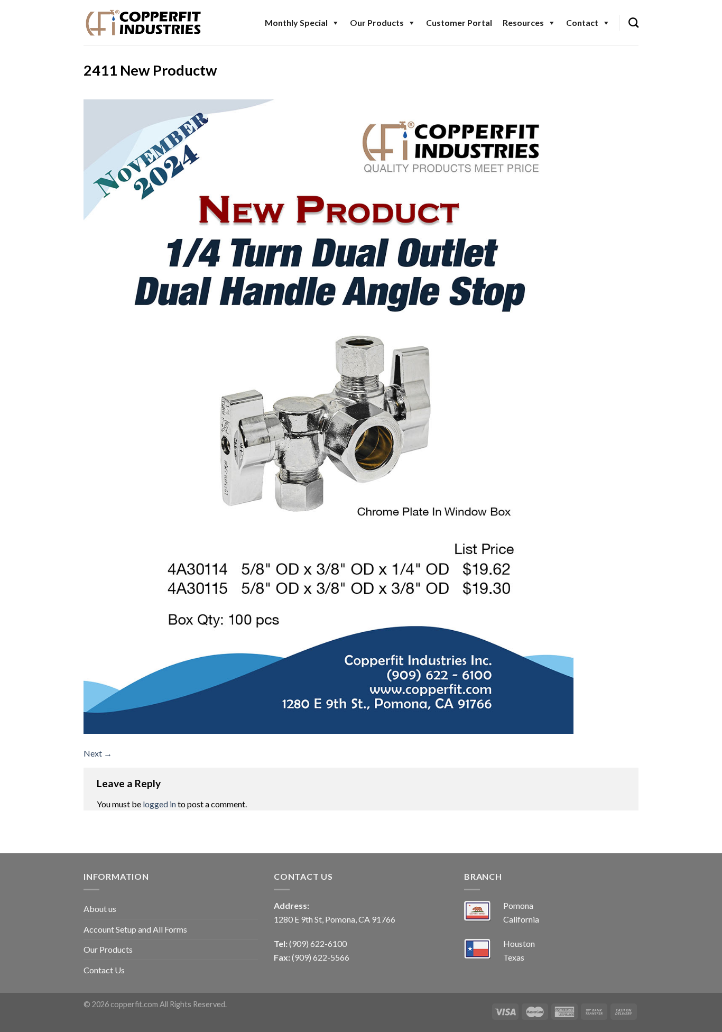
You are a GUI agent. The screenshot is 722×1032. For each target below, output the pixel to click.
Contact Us (104, 970)
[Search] (633, 22)
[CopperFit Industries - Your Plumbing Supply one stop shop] (144, 22)
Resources (523, 22)
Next (98, 753)
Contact (582, 22)
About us (100, 909)
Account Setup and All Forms (135, 929)
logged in (159, 804)
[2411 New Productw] (328, 415)
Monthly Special (296, 22)
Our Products (377, 22)
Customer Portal (459, 22)
